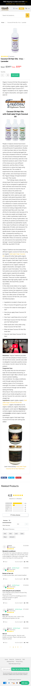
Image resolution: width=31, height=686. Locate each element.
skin (10, 533)
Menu (16, 8)
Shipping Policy (10, 661)
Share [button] (5, 561)
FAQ (23, 659)
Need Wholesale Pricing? (15, 663)
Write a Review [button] (16, 515)
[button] (25, 561)
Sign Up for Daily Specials (20, 669)
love (16, 533)
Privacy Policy (19, 661)
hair (5, 533)
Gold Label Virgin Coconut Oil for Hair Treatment (15, 402)
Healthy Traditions (16, 679)
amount (12, 537)
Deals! (21, 8)
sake (22, 533)
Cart (29, 8)
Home (2, 22)
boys (5, 537)
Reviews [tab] (5, 520)
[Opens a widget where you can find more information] (24, 683)
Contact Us (18, 659)
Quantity (3, 72)
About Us (11, 659)
